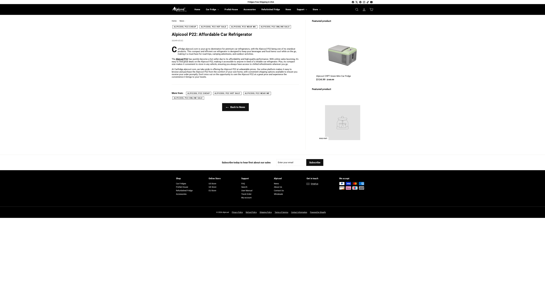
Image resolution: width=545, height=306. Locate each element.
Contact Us (279, 190)
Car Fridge (211, 9)
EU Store (212, 190)
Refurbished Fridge (270, 9)
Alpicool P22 (182, 59)
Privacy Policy (237, 212)
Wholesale (278, 194)
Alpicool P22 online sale (275, 27)
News (288, 9)
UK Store (212, 187)
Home (197, 9)
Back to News (237, 107)
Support (301, 9)
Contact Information (299, 212)
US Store (212, 183)
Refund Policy (251, 212)
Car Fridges (181, 183)
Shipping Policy (266, 212)
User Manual (246, 190)
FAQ (243, 183)
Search (244, 187)
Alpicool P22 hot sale (213, 27)
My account (246, 197)
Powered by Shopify (318, 212)
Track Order (246, 194)
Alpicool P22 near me (243, 27)
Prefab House (231, 9)
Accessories (250, 9)
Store (315, 9)
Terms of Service (281, 212)
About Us (278, 187)
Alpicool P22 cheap (185, 27)
